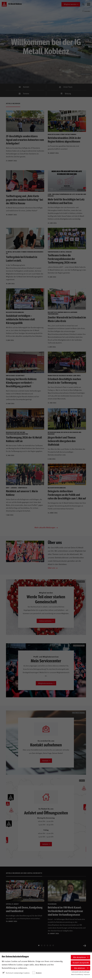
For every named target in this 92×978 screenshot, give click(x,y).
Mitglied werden (70, 4)
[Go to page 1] (38, 945)
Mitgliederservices (45, 683)
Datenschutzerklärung (77, 974)
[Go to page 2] (41, 945)
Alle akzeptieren (79, 957)
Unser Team (67, 87)
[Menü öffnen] (88, 4)
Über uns (51, 567)
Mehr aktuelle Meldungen (45, 527)
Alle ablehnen (79, 968)
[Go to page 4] (47, 945)
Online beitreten (45, 621)
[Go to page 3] (44, 945)
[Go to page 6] (53, 945)
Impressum (87, 974)
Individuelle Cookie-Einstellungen (80, 972)
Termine (26, 93)
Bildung (68, 93)
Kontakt (26, 87)
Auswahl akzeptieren (81, 962)
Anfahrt (45, 844)
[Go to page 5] (50, 945)
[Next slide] (84, 945)
